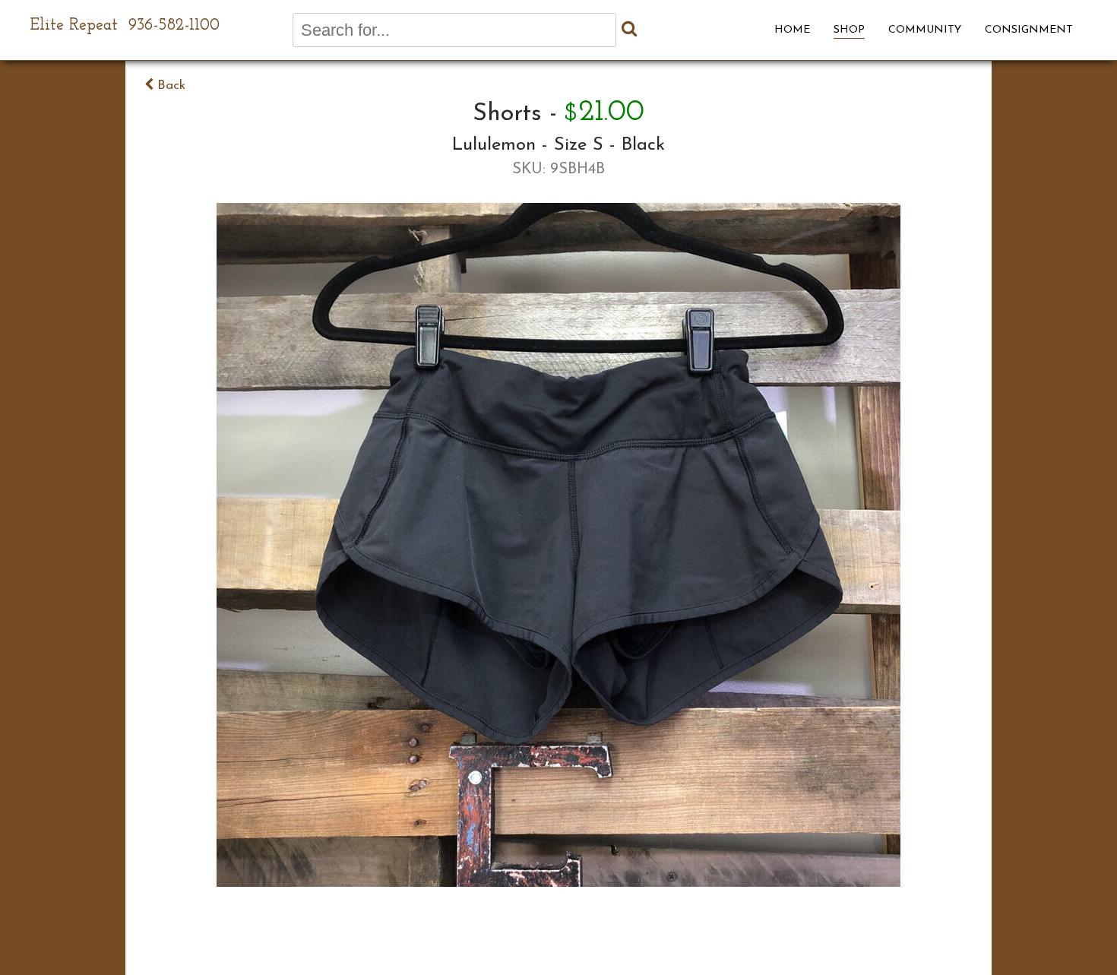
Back (169, 85)
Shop (849, 30)
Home (792, 30)
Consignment (1029, 30)
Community (924, 30)
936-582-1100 (174, 25)
